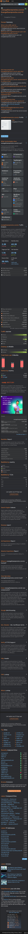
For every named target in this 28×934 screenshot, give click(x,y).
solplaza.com (4, 771)
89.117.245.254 (5, 838)
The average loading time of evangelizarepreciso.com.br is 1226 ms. (10, 581)
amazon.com (19, 736)
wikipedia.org (7, 744)
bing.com (6, 740)
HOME (12, 1)
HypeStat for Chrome (15, 791)
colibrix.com (4, 772)
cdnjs (4, 165)
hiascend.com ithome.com (8, 799)
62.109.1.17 (4, 831)
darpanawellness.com (6, 765)
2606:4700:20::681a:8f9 (13, 104)
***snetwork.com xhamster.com (10, 817)
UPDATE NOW (14, 494)
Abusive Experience (14, 551)
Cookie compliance (17, 210)
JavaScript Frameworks (17, 178)
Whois (14, 690)
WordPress (5, 191)
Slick (4, 182)
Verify (14, 642)
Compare (22, 4)
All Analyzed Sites (6, 932)
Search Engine (14, 507)
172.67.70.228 (4, 106)
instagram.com (20, 735)
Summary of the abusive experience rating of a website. (12, 554)
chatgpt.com (7, 742)
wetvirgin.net (4, 753)
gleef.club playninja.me (7, 804)
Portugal (5, 377)
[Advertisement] (14, 53)
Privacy (16, 932)
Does (14, 589)
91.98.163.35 (4, 833)
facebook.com (7, 735)
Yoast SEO (5, 196)
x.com (5, 736)
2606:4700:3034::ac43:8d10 (8, 842)
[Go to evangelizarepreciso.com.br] (1, 14)
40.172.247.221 (5, 843)
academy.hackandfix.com (7, 778)
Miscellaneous (6, 217)
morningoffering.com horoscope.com (11, 819)
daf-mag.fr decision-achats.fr (9, 824)
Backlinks (6, 439)
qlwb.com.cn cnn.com (7, 811)
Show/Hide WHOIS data (10, 896)
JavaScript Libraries (5, 178)
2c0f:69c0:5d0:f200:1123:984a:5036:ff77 (12, 850)
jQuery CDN (6, 167)
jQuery (4, 183)
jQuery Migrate (6, 185)
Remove (6, 899)
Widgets (4, 154)
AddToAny (5, 156)
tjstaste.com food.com (8, 815)
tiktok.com (6, 738)
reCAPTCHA (6, 212)
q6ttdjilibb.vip (4, 769)
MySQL (5, 173)
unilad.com (4, 755)
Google (14, 610)
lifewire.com (4, 764)
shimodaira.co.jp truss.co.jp (9, 806)
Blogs (15, 188)
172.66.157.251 (4, 856)
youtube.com (19, 733)
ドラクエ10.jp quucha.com (8, 820)
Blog (13, 932)
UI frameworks (18, 154)
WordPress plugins (17, 195)
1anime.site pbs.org (7, 810)
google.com (7, 733)
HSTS (4, 213)
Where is (14, 562)
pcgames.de (4, 767)
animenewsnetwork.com (7, 760)
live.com (18, 744)
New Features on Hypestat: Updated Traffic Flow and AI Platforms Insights (14, 875)
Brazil (4, 375)
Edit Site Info (4, 136)
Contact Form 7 (18, 203)
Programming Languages (17, 171)
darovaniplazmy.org (6, 776)
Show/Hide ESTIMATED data (11, 891)
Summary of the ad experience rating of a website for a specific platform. (13, 544)
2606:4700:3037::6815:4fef (8, 849)
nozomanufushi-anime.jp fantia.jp (10, 813)
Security (4, 210)
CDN (3, 160)
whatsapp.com (20, 746)
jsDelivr (5, 164)
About (20, 932)
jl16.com (3, 762)
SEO (3, 194)
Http (14, 658)
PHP (16, 174)
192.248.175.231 (5, 852)
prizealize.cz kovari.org (7, 822)
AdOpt (16, 213)
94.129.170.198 (5, 836)
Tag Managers (18, 160)
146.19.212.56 (4, 845)
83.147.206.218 (5, 854)
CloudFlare (5, 162)
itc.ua (2, 758)
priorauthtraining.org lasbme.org (10, 802)
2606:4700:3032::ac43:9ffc (8, 834)
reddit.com (19, 738)
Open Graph (6, 219)
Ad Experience (14, 541)
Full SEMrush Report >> (21, 434)
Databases (5, 171)
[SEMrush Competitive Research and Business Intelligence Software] (7, 382)
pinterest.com (7, 746)
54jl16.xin (3, 756)
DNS (14, 674)
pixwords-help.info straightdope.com (11, 808)
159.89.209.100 (5, 840)
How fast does (14, 577)
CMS (3, 188)
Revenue (14, 525)
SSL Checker (14, 625)
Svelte (16, 182)
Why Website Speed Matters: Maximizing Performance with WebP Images (16, 869)
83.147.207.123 (4, 847)
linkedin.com (19, 740)
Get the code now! (14, 912)
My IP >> (24, 859)
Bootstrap (17, 156)
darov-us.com (4, 774)
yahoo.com (19, 742)
